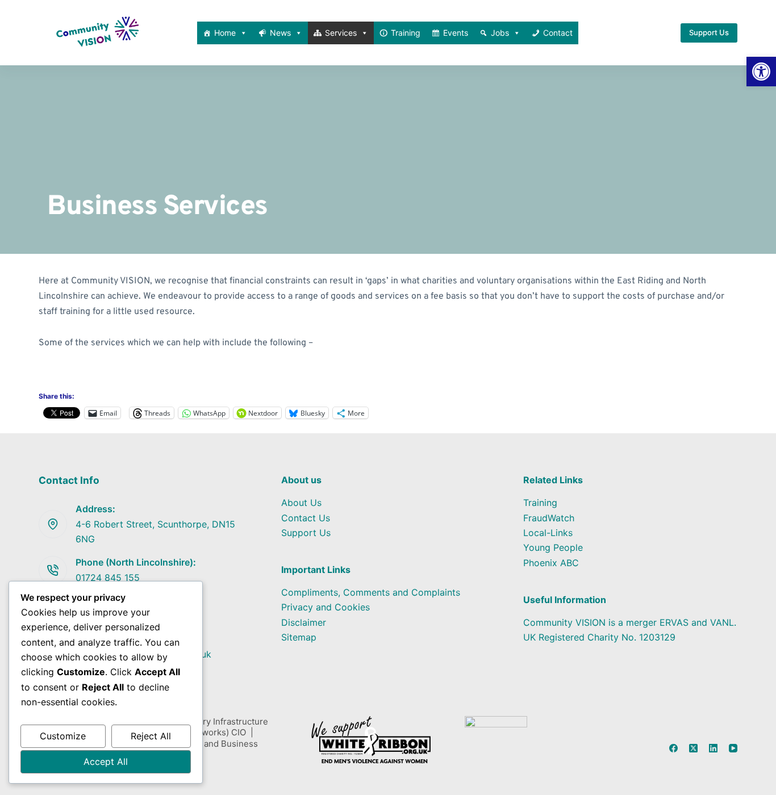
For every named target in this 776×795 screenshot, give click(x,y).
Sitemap (298, 637)
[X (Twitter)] (693, 748)
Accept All (106, 761)
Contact (558, 32)
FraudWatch (548, 518)
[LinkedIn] (713, 748)
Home (225, 32)
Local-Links (548, 532)
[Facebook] (673, 748)
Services (341, 32)
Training (405, 32)
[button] (761, 71)
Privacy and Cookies (325, 607)
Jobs (500, 32)
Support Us (709, 32)
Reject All (151, 736)
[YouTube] (733, 748)
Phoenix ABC (551, 562)
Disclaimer (303, 622)
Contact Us (305, 518)
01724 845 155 (108, 577)
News (280, 32)
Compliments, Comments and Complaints (370, 592)
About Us (301, 502)
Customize (63, 736)
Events (455, 32)
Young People (553, 547)
